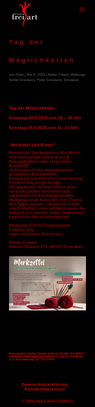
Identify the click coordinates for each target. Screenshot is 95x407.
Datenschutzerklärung (45, 384)
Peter (20, 74)
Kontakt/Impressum (45, 389)
